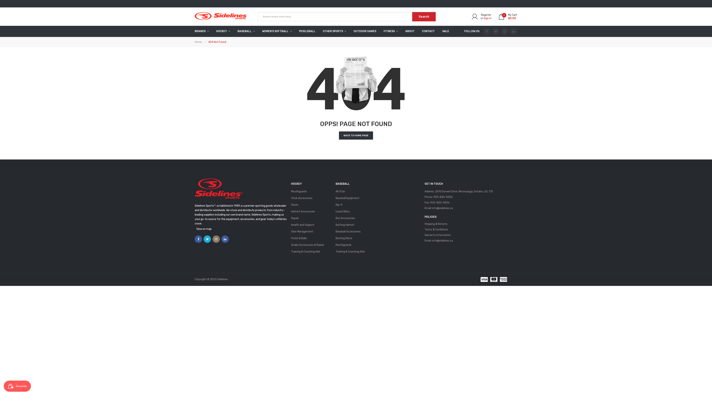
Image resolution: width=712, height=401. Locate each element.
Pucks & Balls (299, 238)
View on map (204, 229)
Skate (294, 204)
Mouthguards (299, 191)
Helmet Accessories (303, 211)
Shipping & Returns (436, 224)
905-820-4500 (443, 197)
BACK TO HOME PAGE (356, 135)
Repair (295, 218)
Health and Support (302, 224)
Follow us (471, 31)
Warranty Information (438, 235)
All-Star (340, 191)
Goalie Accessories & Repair (307, 245)
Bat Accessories (345, 218)
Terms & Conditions (436, 229)
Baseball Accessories (348, 231)
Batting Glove (344, 238)
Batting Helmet (345, 224)
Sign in (487, 18)
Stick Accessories (301, 198)
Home (198, 42)
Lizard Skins (343, 211)
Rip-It (339, 204)
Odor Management (302, 231)
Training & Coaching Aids (305, 251)
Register (486, 15)
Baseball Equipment (347, 198)
